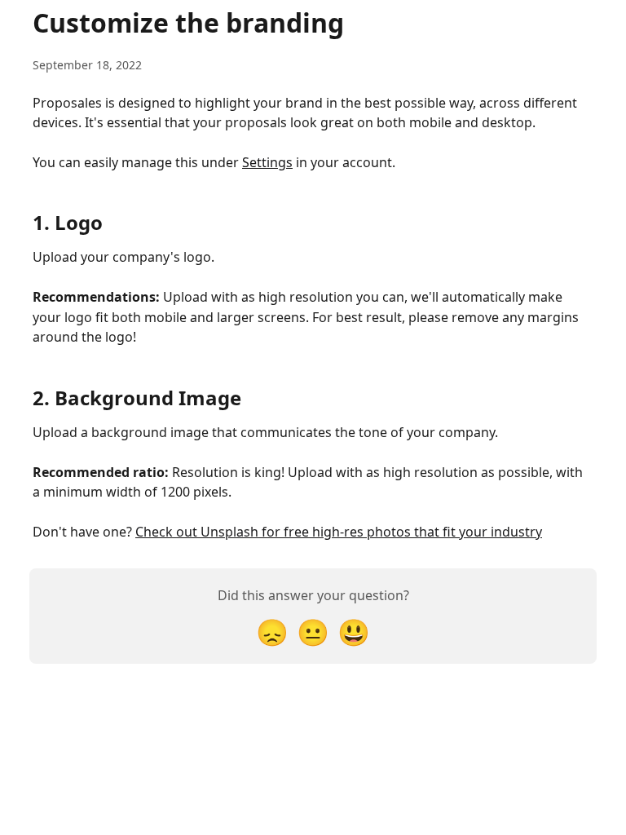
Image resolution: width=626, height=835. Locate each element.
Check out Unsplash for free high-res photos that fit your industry (338, 532)
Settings (267, 162)
